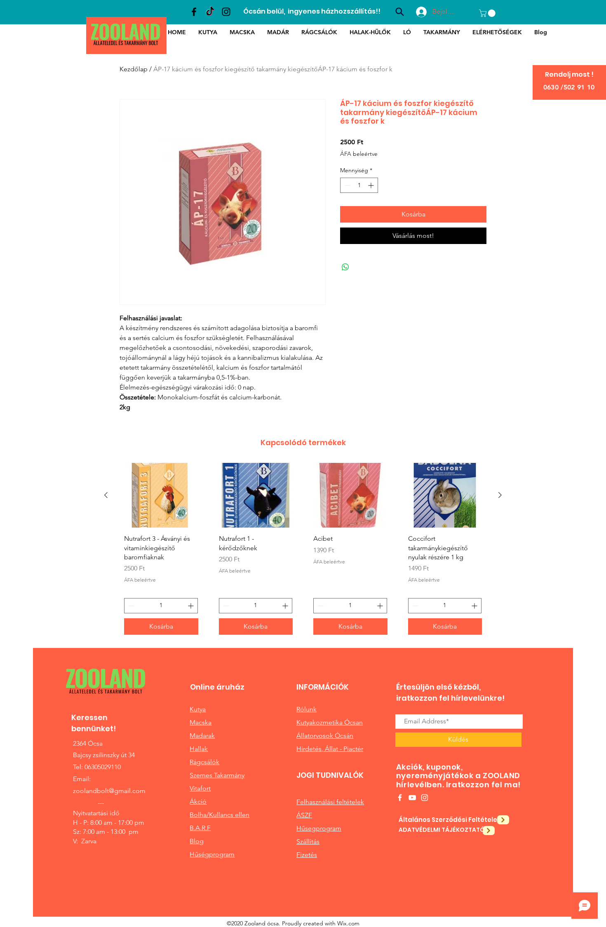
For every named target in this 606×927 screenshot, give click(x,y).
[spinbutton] (359, 185)
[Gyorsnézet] (161, 495)
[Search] (399, 11)
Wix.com (348, 923)
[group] (303, 551)
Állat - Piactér (344, 749)
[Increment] (371, 185)
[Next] (503, 819)
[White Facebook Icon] (399, 797)
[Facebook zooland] (194, 11)
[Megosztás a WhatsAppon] (345, 267)
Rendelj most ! (569, 74)
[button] (488, 13)
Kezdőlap (134, 69)
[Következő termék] (500, 495)
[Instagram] (226, 11)
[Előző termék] (106, 495)
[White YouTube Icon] (412, 797)
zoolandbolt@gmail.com (109, 791)
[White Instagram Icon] (424, 797)
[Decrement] (346, 185)
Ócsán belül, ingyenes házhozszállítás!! (312, 11)
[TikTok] (210, 11)
